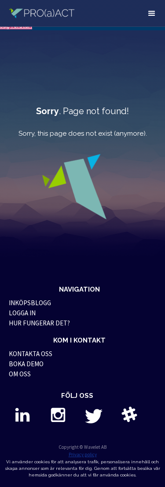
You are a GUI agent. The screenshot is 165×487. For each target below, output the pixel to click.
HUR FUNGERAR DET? (39, 323)
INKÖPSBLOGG (30, 303)
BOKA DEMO (26, 364)
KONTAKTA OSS (30, 354)
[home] (44, 13)
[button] (152, 13)
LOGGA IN (22, 313)
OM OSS (20, 374)
